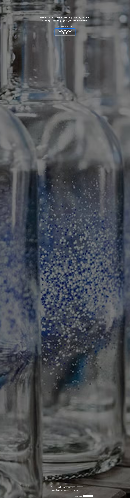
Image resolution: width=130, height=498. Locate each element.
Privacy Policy (80, 486)
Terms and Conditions (70, 486)
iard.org (76, 490)
